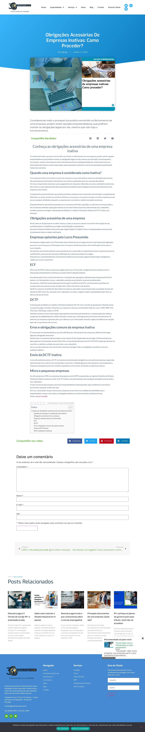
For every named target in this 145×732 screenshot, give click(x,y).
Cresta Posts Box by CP (108, 658)
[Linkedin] (126, 9)
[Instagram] (131, 5)
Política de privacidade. (80, 729)
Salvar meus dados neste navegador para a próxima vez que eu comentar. (50, 523)
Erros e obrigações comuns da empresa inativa (49, 426)
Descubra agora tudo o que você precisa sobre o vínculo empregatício (72, 616)
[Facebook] (126, 5)
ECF (35, 421)
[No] (141, 727)
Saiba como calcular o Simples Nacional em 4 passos (45, 616)
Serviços (71, 7)
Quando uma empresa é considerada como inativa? (50, 413)
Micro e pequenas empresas (43, 431)
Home (43, 7)
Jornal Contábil (41, 396)
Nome (19, 496)
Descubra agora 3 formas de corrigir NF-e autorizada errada (19, 616)
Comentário (22, 467)
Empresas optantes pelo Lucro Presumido (47, 418)
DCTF (36, 423)
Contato (100, 7)
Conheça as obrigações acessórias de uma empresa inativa (51, 411)
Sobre (83, 7)
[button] (90, 138)
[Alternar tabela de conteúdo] (69, 407)
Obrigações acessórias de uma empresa (46, 416)
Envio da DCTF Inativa (41, 428)
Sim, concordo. (62, 729)
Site (18, 514)
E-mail (19, 505)
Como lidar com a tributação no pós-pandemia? (125, 645)
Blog (91, 7)
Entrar (112, 695)
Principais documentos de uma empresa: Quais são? (98, 616)
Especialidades (56, 7)
